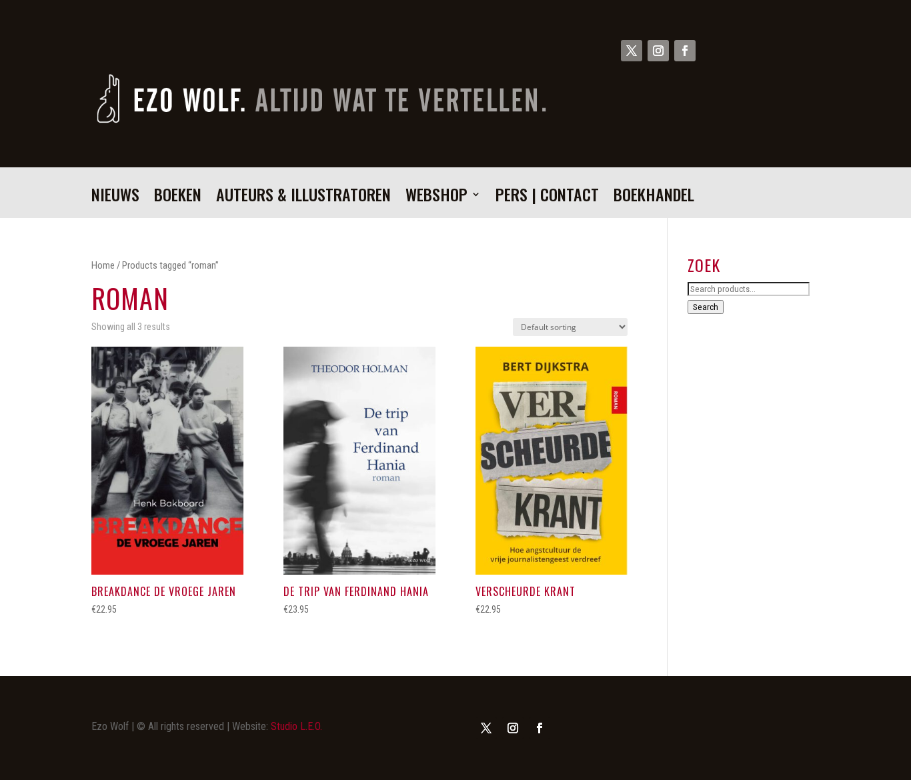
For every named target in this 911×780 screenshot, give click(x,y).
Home (103, 265)
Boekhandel (654, 197)
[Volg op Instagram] (658, 50)
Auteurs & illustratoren (303, 197)
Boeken (177, 197)
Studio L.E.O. (296, 726)
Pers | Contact (547, 197)
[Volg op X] (631, 50)
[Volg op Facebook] (685, 50)
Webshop (436, 197)
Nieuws (115, 197)
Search (705, 307)
